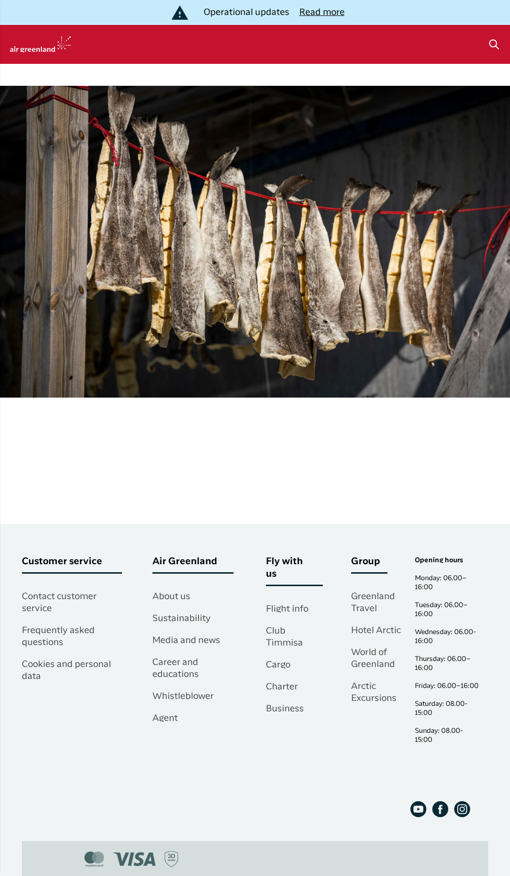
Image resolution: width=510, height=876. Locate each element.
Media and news (186, 641)
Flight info (287, 609)
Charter (282, 687)
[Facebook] (440, 809)
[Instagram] (462, 809)
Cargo (278, 665)
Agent (165, 718)
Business (285, 709)
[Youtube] (418, 809)
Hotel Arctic (376, 631)
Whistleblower (183, 696)
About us (171, 597)
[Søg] (494, 44)
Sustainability (181, 619)
